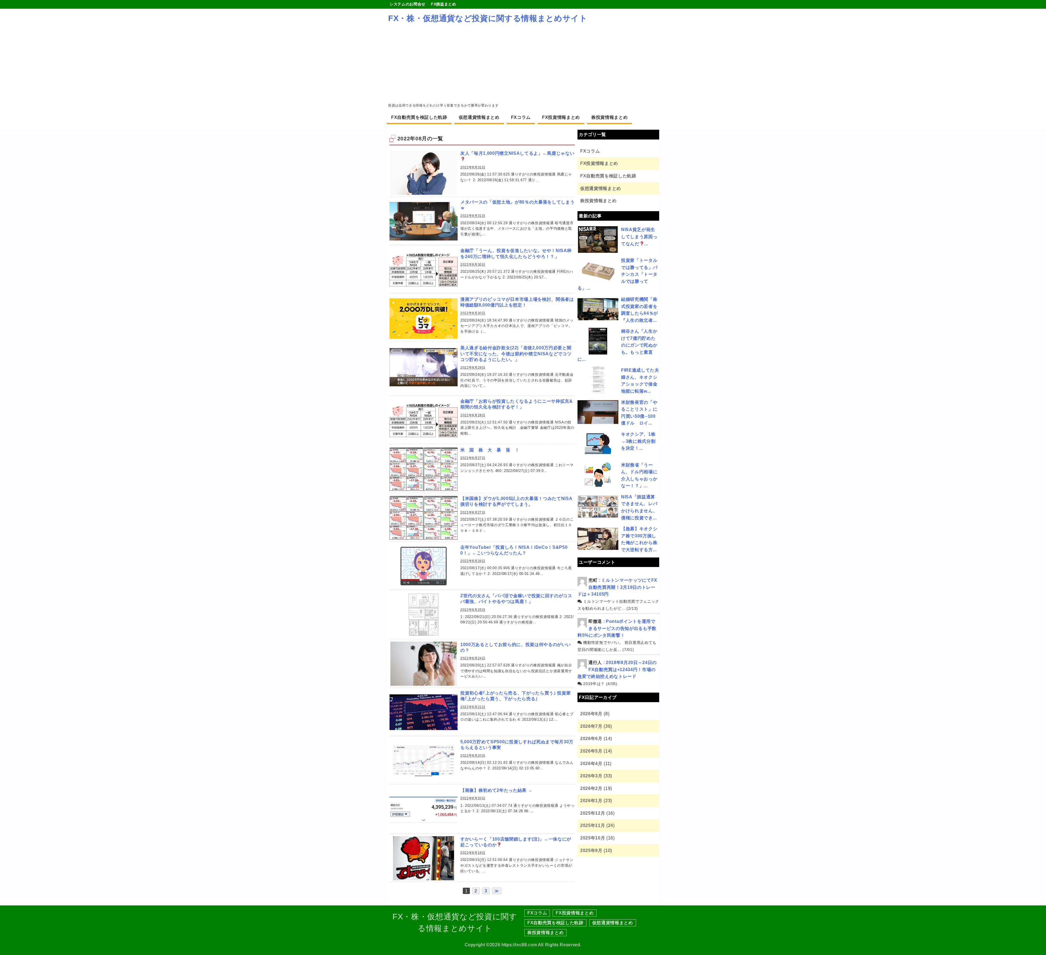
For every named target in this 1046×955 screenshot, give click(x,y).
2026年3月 (591, 776)
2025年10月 (592, 838)
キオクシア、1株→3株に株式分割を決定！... (638, 441)
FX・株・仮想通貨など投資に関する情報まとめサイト (488, 18)
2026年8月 (591, 713)
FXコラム (521, 117)
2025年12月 (592, 813)
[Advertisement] (523, 63)
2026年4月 (591, 763)
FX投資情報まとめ (561, 117)
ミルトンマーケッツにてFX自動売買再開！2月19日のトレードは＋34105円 (617, 587)
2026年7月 (591, 726)
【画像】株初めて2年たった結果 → (496, 790)
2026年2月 (591, 788)
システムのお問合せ (407, 4)
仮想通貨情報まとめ (479, 117)
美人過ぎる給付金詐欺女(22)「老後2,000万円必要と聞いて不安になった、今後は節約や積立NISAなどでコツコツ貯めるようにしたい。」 (515, 353)
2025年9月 (591, 850)
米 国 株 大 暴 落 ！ (489, 450)
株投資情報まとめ (609, 117)
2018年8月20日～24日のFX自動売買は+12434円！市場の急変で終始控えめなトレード (617, 669)
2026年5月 (591, 751)
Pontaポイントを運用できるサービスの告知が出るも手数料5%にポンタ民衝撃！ (616, 628)
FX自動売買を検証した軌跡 (419, 117)
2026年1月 (591, 800)
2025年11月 (592, 825)
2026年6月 (591, 738)
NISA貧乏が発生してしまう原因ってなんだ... (639, 236)
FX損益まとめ (443, 4)
